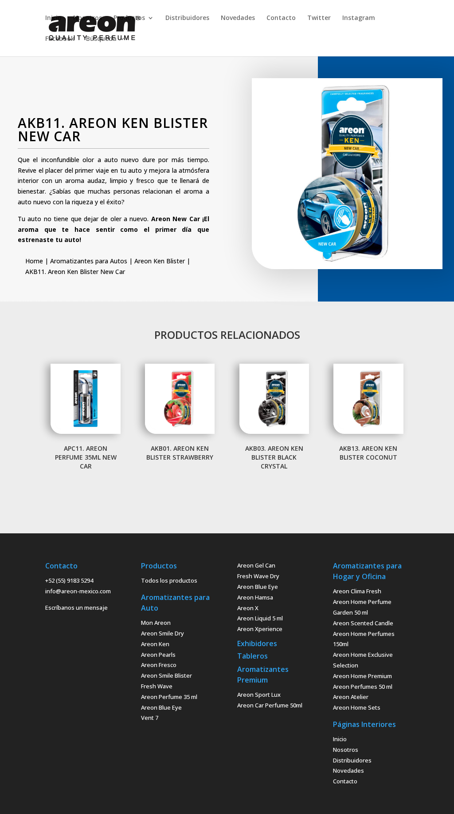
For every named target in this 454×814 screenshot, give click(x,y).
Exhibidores (257, 643)
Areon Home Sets (356, 707)
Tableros (252, 656)
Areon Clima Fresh (357, 591)
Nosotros (87, 18)
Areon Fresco (158, 665)
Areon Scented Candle (363, 623)
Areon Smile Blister (166, 675)
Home (34, 261)
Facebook (59, 39)
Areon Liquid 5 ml (260, 618)
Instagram (358, 18)
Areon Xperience (259, 629)
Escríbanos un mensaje (76, 607)
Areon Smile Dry (162, 633)
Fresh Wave (156, 686)
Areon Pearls (158, 655)
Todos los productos (169, 580)
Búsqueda (101, 39)
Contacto (281, 18)
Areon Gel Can (256, 565)
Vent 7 (149, 718)
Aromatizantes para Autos (88, 261)
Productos (129, 18)
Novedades (238, 18)
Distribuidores (187, 18)
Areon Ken (155, 644)
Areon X (247, 608)
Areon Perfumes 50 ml (362, 687)
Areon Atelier (350, 697)
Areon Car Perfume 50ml (269, 705)
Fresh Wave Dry (258, 576)
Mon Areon (156, 623)
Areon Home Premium (362, 676)
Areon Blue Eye (161, 707)
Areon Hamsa (255, 597)
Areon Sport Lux (259, 695)
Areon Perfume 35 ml (169, 697)
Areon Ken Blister (159, 261)
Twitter (319, 18)
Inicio (53, 18)
